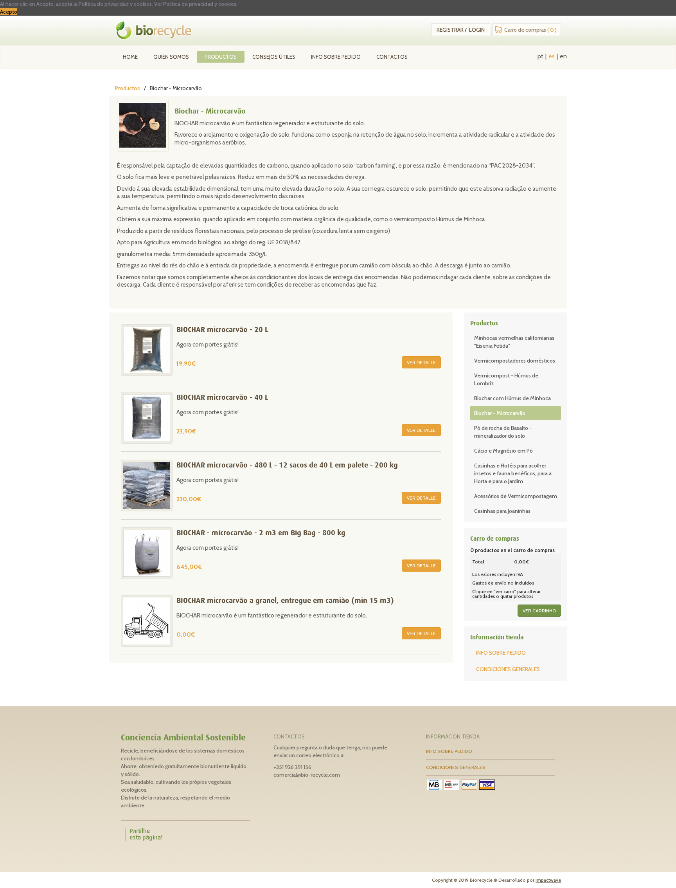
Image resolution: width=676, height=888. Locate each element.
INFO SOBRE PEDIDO (336, 57)
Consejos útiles (273, 57)
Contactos (392, 57)
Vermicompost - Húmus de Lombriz (506, 379)
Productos (221, 57)
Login (477, 29)
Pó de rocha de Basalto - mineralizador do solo (503, 431)
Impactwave (548, 880)
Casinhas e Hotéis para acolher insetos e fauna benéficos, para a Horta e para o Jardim (513, 473)
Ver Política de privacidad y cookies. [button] (195, 3)
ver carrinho (539, 611)
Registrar (450, 29)
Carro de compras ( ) (530, 29)
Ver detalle (421, 362)
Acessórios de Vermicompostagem (515, 496)
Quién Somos (171, 57)
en (563, 56)
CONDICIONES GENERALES (508, 669)
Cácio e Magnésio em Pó (503, 450)
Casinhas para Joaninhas (502, 510)
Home (130, 57)
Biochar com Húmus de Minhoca (512, 398)
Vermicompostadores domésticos (514, 360)
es (551, 56)
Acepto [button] (8, 11)
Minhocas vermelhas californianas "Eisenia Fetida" (514, 341)
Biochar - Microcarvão (499, 413)
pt (540, 56)
